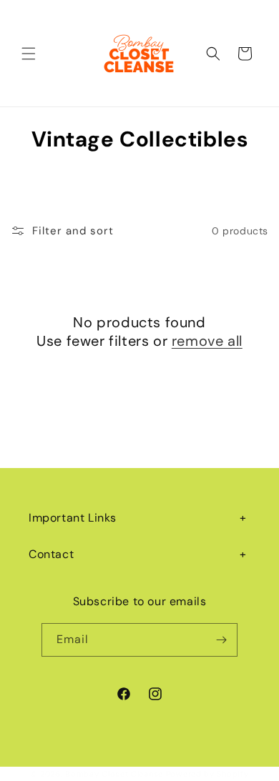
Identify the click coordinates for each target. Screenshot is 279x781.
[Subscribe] (221, 640)
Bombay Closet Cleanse (114, 774)
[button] (28, 53)
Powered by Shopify (207, 774)
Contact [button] (51, 554)
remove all (207, 341)
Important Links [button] (73, 517)
